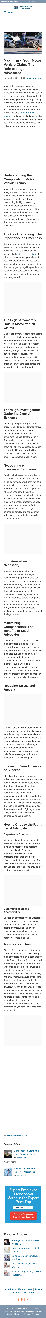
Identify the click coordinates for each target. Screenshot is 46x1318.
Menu (10, 12)
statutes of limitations (26, 254)
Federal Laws (25, 1289)
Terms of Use (18, 1311)
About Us (18, 1314)
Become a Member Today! (9, 2)
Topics (38, 1289)
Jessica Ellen (21, 1158)
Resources (29, 1292)
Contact (27, 1314)
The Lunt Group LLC (22, 1309)
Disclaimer (29, 1311)
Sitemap (35, 1314)
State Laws (10, 1289)
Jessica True (21, 1175)
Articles (17, 1292)
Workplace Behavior (17, 1135)
